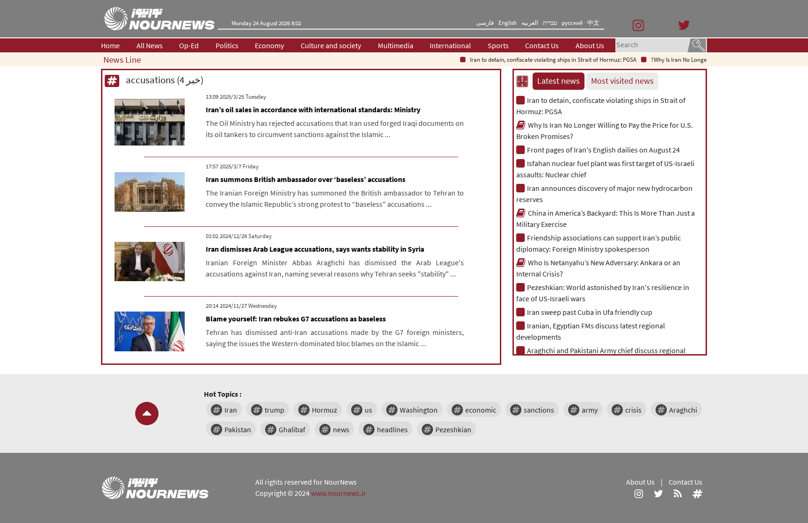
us (368, 409)
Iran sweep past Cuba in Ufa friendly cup (589, 312)
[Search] (696, 44)
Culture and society (331, 45)
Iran (230, 409)
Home (110, 45)
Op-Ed (189, 45)
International (450, 45)
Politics (227, 45)
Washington (419, 409)
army (590, 409)
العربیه (529, 23)
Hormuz (324, 409)
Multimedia (395, 45)
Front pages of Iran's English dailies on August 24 (603, 149)
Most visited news (622, 81)
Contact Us (542, 45)
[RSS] (678, 493)
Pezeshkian (453, 429)
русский (572, 23)
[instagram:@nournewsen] (639, 493)
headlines (392, 429)
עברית (550, 23)
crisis (633, 409)
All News (150, 45)
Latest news (558, 81)
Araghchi (683, 409)
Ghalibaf (292, 429)
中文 (593, 23)
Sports (498, 45)
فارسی (485, 23)
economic (480, 409)
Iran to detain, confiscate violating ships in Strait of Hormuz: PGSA (545, 60)
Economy (269, 45)
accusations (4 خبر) (163, 79)
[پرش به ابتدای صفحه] (147, 413)
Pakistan (237, 429)
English (507, 23)
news (341, 429)
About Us (590, 45)
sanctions (539, 409)
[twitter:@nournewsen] (658, 493)
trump (274, 409)
